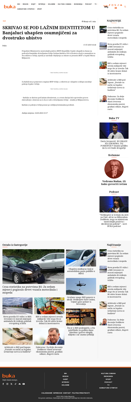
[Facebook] (110, 5)
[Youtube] (116, 8)
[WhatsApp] (16, 66)
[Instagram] (112, 5)
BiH (4, 21)
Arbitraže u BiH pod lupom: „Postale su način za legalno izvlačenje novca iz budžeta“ (116, 85)
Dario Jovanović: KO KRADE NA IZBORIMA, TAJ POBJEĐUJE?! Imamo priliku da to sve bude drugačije (114, 144)
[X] (16, 57)
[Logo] (9, 6)
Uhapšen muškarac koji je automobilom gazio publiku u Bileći (81, 271)
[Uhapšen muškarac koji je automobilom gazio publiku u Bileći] (81, 258)
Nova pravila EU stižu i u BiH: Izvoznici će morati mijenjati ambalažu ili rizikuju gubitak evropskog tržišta (118, 50)
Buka (4, 45)
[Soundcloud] (121, 5)
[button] (125, 6)
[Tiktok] (118, 5)
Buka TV (114, 118)
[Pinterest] (16, 61)
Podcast (114, 191)
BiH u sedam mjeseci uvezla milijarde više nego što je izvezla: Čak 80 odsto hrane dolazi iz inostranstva (118, 68)
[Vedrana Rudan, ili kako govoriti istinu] (114, 169)
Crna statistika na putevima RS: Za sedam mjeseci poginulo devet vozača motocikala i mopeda (118, 32)
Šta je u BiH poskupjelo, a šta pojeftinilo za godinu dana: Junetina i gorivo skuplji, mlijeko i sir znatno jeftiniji (81, 331)
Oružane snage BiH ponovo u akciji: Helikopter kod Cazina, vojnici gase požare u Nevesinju (81, 300)
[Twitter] (115, 5)
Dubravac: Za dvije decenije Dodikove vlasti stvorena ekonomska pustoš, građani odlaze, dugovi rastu (118, 102)
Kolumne (114, 155)
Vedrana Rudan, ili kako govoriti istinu (114, 183)
